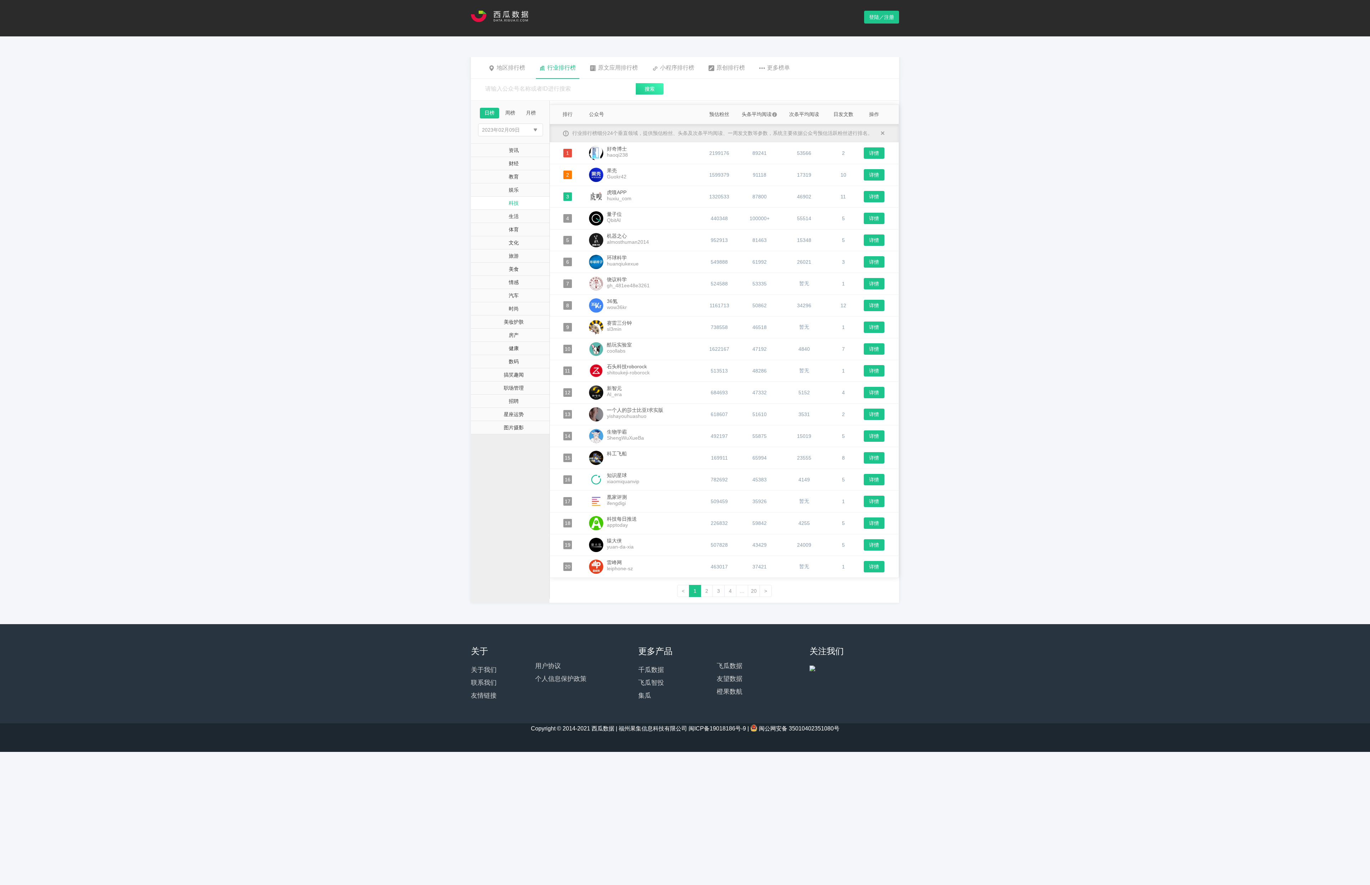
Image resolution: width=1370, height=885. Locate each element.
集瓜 (644, 695)
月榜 (531, 113)
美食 (514, 269)
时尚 (514, 309)
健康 (514, 348)
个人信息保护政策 (561, 678)
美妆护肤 (514, 322)
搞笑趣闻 (514, 375)
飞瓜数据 (729, 665)
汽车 (514, 295)
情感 (514, 282)
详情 (874, 153)
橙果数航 (729, 691)
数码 (514, 361)
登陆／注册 (881, 17)
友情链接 (484, 695)
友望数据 (729, 678)
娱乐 (514, 190)
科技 (514, 203)
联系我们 (484, 682)
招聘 (514, 401)
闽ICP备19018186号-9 (717, 728)
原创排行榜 (730, 68)
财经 (514, 163)
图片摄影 (514, 427)
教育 (514, 176)
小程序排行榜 (677, 68)
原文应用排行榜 (618, 68)
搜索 (650, 89)
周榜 (510, 113)
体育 (514, 229)
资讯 (514, 150)
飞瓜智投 (651, 682)
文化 (514, 243)
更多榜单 (778, 68)
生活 (514, 216)
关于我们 (484, 669)
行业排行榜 (561, 68)
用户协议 (548, 665)
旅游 (514, 256)
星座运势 (514, 414)
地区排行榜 (511, 68)
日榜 (489, 113)
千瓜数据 (651, 669)
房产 (514, 335)
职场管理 (514, 388)
